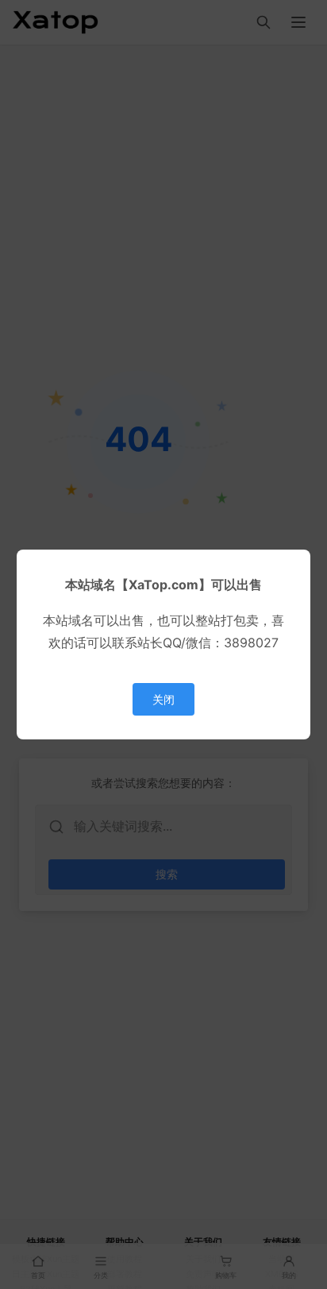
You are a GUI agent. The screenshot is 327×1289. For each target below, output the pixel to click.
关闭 (163, 699)
